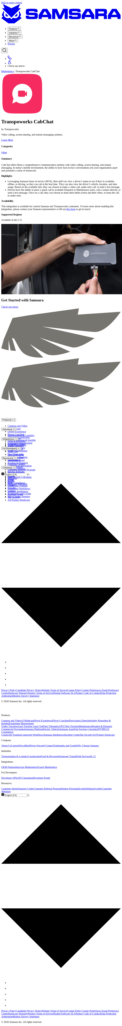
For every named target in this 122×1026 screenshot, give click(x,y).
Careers (15, 745)
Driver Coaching (60, 720)
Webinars (90, 788)
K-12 (93, 756)
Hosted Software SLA (64, 693)
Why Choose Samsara (88, 745)
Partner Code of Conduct (88, 693)
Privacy (33, 745)
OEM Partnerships (17, 445)
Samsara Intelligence (54, 734)
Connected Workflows (32, 734)
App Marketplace (28, 767)
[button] (61, 563)
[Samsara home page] (22, 413)
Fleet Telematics (51, 726)
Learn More (7, 140)
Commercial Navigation (13, 729)
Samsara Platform (34, 729)
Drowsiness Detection (80, 720)
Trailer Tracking (9, 726)
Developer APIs (16, 454)
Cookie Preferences (91, 690)
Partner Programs (70, 788)
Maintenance (85, 726)
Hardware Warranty (18, 693)
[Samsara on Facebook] (10, 662)
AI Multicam (27, 720)
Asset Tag (38, 726)
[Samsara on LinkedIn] (10, 679)
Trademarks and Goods (65, 745)
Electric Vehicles (51, 729)
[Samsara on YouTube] (10, 684)
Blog (27, 745)
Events (82, 788)
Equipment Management (21, 723)
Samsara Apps (67, 729)
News (22, 745)
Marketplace (7, 71)
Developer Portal (16, 460)
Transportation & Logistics (21, 435)
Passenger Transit (67, 756)
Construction (34, 756)
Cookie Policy (74, 690)
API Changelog (25, 778)
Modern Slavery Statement (26, 696)
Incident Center (72, 734)
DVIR (101, 729)
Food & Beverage (17, 441)
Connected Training (11, 734)
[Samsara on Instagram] (10, 673)
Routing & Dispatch (102, 726)
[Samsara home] (61, 22)
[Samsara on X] (10, 667)
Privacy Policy (8, 690)
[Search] (4, 50)
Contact (49, 745)
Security (41, 745)
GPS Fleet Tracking (69, 726)
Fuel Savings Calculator (86, 729)
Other (4, 152)
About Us (6, 745)
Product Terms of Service (40, 693)
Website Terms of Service (54, 690)
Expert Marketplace (17, 450)
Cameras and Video (17, 426)
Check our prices (9, 306)
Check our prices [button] (16, 66)
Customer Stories (16, 464)
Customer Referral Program (21, 469)
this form (70, 209)
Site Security (86, 734)
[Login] (9, 63)
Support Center (26, 788)
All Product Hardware (103, 734)
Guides (98, 788)
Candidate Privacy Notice (29, 690)
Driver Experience (17, 431)
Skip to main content (11, 2)
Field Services (83, 756)
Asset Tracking (25, 726)
